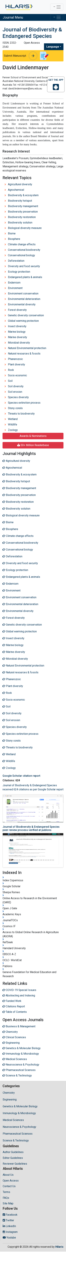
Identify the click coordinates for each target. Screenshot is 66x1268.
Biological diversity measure (25, 228)
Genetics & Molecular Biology (20, 1106)
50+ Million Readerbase (34, 445)
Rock (11, 370)
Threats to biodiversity (21, 413)
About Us (8, 1174)
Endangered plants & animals (25, 277)
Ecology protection (19, 271)
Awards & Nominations (33, 436)
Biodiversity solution (20, 222)
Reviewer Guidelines (15, 1163)
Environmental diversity (22, 304)
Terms (6, 1192)
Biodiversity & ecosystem (23, 195)
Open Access (11, 1180)
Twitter (9, 1220)
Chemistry (9, 1092)
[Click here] (19, 7)
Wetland (13, 419)
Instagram (11, 1232)
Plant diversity (16, 364)
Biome (12, 233)
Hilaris (59, 1246)
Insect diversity (17, 326)
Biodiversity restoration (22, 217)
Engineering (10, 1099)
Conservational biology (21, 255)
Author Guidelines (13, 1152)
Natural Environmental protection (27, 348)
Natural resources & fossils (24, 353)
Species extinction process (24, 402)
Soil (10, 380)
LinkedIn (10, 1226)
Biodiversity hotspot (20, 200)
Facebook (11, 1214)
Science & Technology (16, 1140)
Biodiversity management (23, 206)
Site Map (8, 1203)
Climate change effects (22, 244)
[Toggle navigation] (56, 7)
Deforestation (16, 260)
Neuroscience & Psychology (19, 1126)
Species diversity (18, 397)
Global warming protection (23, 320)
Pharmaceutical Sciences (17, 1133)
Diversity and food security (24, 266)
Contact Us (9, 1186)
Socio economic (17, 375)
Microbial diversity (19, 342)
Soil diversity (16, 386)
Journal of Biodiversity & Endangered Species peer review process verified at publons (31, 828)
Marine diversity (17, 337)
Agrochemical (16, 189)
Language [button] (52, 46)
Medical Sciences (13, 1120)
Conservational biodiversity (24, 249)
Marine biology (17, 331)
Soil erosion (15, 391)
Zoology (13, 430)
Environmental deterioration (24, 299)
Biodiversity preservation (23, 211)
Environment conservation (23, 293)
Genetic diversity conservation (26, 315)
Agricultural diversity (20, 184)
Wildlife (12, 424)
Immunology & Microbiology (19, 1113)
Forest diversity (17, 309)
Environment (15, 288)
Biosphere (14, 239)
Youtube (11, 1237)
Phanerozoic (15, 359)
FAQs (6, 1197)
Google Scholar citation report (21, 775)
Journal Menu (13, 17)
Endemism (14, 282)
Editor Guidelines (13, 1158)
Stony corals (15, 408)
